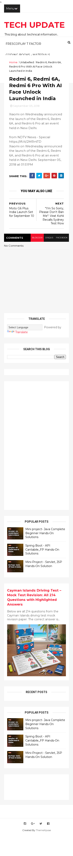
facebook (62, 237)
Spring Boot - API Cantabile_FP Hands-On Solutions (42, 549)
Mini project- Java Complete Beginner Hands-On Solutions (45, 533)
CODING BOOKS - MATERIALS (28, 55)
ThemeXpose (43, 830)
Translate (21, 332)
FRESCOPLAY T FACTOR (23, 44)
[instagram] (25, 823)
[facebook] (48, 823)
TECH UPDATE (34, 25)
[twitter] (41, 823)
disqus (49, 237)
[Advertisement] (37, 445)
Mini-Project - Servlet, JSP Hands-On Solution (43, 564)
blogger (37, 237)
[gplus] (33, 823)
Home (13, 62)
